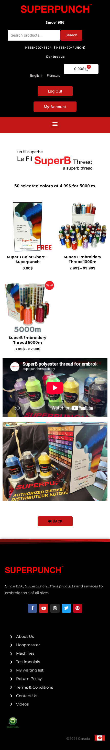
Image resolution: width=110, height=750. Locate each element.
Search (71, 35)
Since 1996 (55, 22)
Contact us (55, 56)
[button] (55, 124)
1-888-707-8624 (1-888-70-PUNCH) (55, 48)
